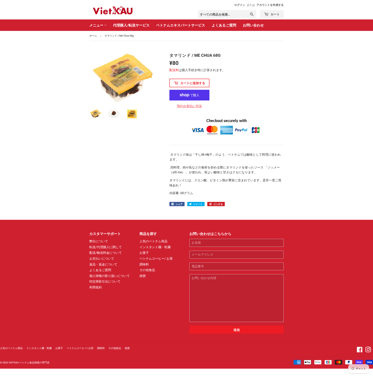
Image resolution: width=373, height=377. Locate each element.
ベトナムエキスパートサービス (180, 25)
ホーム (93, 35)
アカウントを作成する (270, 4)
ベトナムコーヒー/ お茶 (156, 258)
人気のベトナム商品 (153, 241)
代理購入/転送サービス (131, 25)
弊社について (98, 241)
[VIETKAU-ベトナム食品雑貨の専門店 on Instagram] (368, 351)
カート (275, 14)
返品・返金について (103, 264)
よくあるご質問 (224, 25)
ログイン (239, 4)
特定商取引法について (104, 281)
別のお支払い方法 (189, 106)
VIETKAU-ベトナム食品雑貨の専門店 (29, 362)
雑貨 (142, 276)
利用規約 (95, 287)
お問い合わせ (253, 25)
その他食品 (147, 270)
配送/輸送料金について (105, 253)
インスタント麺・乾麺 (155, 247)
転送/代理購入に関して (105, 247)
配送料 (174, 70)
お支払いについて (101, 258)
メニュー (96, 25)
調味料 (144, 264)
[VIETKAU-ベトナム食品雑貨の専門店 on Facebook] (360, 351)
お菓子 (144, 253)
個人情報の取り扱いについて (109, 276)
